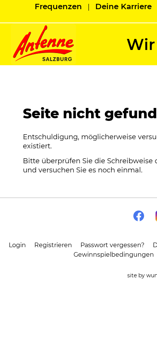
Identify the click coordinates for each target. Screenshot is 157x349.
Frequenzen (58, 6)
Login (17, 245)
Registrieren (53, 245)
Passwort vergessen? (112, 245)
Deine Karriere (123, 6)
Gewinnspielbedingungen (114, 254)
